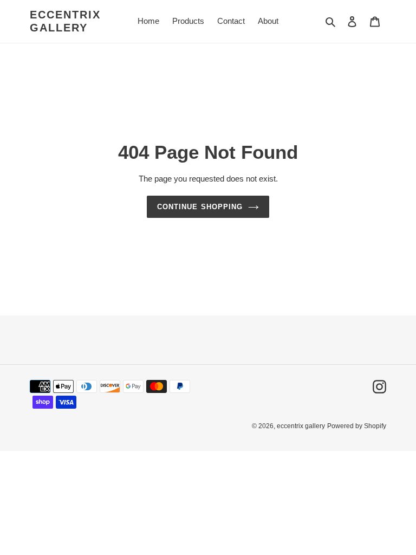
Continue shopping (200, 207)
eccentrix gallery (65, 21)
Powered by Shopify (356, 426)
